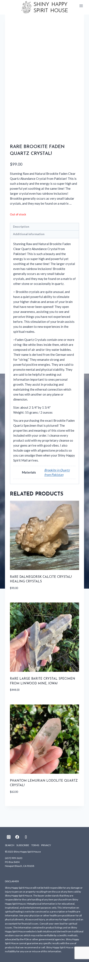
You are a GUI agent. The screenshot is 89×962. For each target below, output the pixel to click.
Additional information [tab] (28, 234)
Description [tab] (21, 226)
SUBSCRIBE (22, 845)
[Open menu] (81, 6)
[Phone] (26, 837)
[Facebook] (17, 837)
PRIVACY (46, 845)
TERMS (35, 845)
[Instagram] (8, 837)
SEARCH (9, 845)
